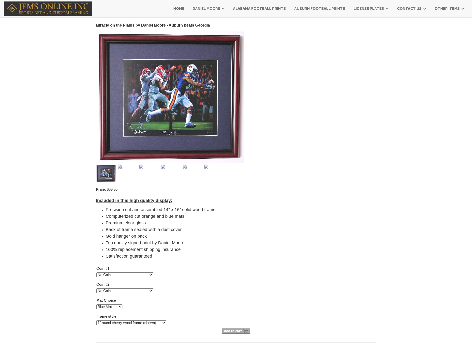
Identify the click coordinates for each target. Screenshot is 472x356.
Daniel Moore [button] (206, 8)
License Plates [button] (369, 8)
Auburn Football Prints (319, 8)
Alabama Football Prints (259, 8)
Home (178, 8)
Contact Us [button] (409, 8)
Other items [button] (447, 8)
